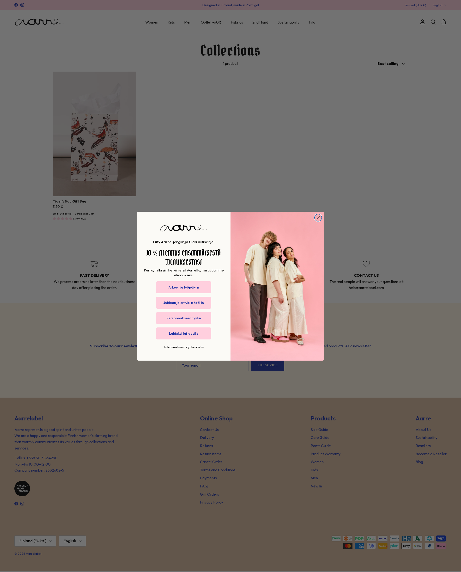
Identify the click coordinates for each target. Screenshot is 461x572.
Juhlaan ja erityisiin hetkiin (184, 303)
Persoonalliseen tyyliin (183, 318)
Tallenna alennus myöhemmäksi (184, 347)
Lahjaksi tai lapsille (183, 333)
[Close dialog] (318, 217)
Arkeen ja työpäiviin (184, 287)
